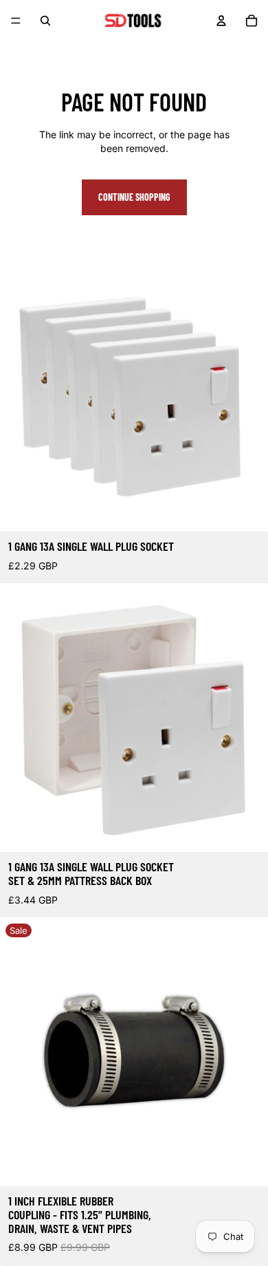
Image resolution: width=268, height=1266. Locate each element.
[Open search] (45, 21)
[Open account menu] (221, 21)
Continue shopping (134, 197)
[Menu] (16, 20)
